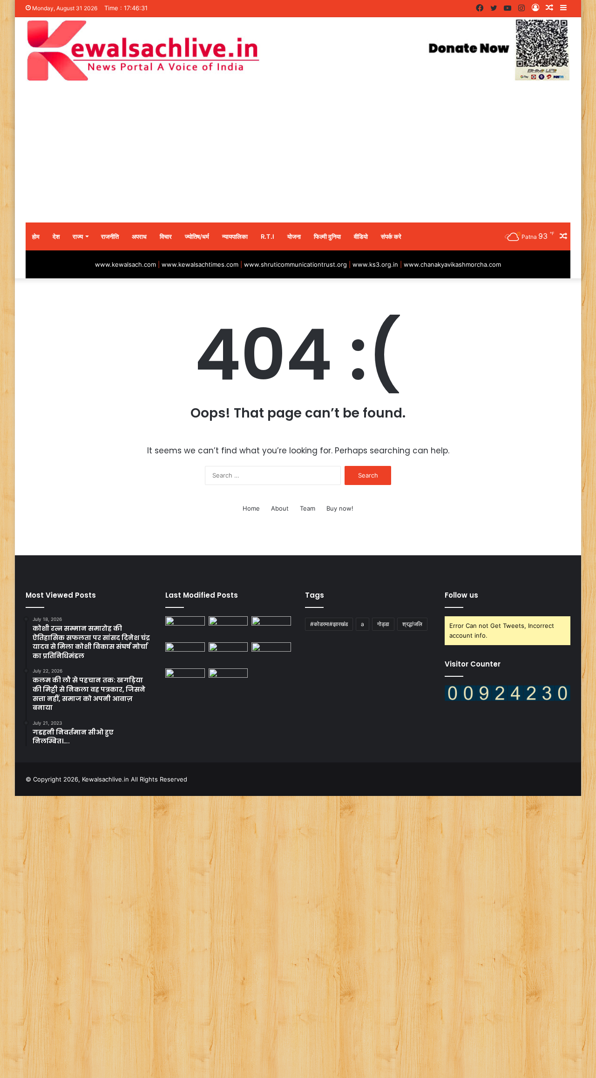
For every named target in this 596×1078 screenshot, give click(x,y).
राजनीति (110, 236)
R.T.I (267, 236)
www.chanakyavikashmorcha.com (452, 264)
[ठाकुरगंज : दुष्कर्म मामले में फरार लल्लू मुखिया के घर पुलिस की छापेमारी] (185, 627)
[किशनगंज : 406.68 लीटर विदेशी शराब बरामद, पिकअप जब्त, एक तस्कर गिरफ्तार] (271, 627)
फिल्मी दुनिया (327, 236)
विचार (166, 236)
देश (56, 236)
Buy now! (339, 508)
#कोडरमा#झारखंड (329, 623)
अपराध (139, 236)
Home (251, 508)
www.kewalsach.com (125, 264)
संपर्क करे (391, 236)
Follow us (461, 595)
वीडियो (361, 236)
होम (36, 236)
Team (307, 508)
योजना (294, 236)
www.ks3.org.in (375, 264)
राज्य (78, 236)
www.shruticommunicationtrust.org (295, 264)
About (280, 508)
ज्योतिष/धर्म (197, 236)
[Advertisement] (298, 153)
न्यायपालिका (235, 236)
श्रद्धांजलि (412, 623)
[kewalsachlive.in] (298, 50)
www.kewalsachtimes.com (200, 264)
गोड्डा (383, 623)
